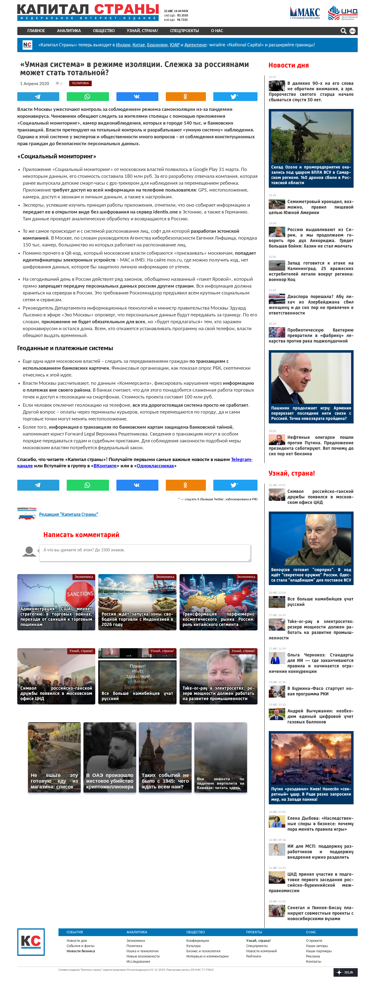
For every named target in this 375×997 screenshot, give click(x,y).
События (75, 932)
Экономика (84, 577)
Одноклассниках (155, 466)
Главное (36, 31)
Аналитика (69, 31)
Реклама (313, 956)
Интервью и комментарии (207, 956)
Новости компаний (261, 951)
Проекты (254, 932)
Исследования (138, 962)
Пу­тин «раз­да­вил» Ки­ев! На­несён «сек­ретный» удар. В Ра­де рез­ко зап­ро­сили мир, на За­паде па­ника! (311, 794)
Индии (123, 45)
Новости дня (288, 65)
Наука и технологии (143, 951)
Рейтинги (253, 956)
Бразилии (157, 45)
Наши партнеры (319, 951)
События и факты (80, 946)
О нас (217, 31)
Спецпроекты (184, 31)
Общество (104, 31)
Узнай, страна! (142, 31)
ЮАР (175, 45)
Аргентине (195, 45)
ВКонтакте (105, 466)
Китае (139, 45)
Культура (193, 946)
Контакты (313, 962)
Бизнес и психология (203, 951)
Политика (134, 946)
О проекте (314, 941)
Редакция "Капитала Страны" (68, 514)
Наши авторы (317, 946)
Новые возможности (143, 956)
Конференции (197, 941)
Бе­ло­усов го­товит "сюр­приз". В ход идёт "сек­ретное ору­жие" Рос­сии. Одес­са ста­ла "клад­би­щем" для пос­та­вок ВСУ (311, 575)
